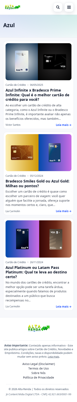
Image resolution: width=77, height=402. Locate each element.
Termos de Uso (38, 368)
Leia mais (53, 356)
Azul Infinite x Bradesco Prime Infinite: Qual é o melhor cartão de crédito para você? (37, 95)
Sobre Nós (38, 373)
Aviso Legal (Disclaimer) (38, 364)
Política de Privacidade (38, 377)
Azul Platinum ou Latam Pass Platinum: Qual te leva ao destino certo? (36, 272)
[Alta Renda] (12, 7)
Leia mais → (63, 125)
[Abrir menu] (69, 7)
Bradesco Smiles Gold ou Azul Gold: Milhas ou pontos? (37, 183)
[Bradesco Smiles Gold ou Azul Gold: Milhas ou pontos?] (38, 152)
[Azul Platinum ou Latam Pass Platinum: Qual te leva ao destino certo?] (38, 239)
